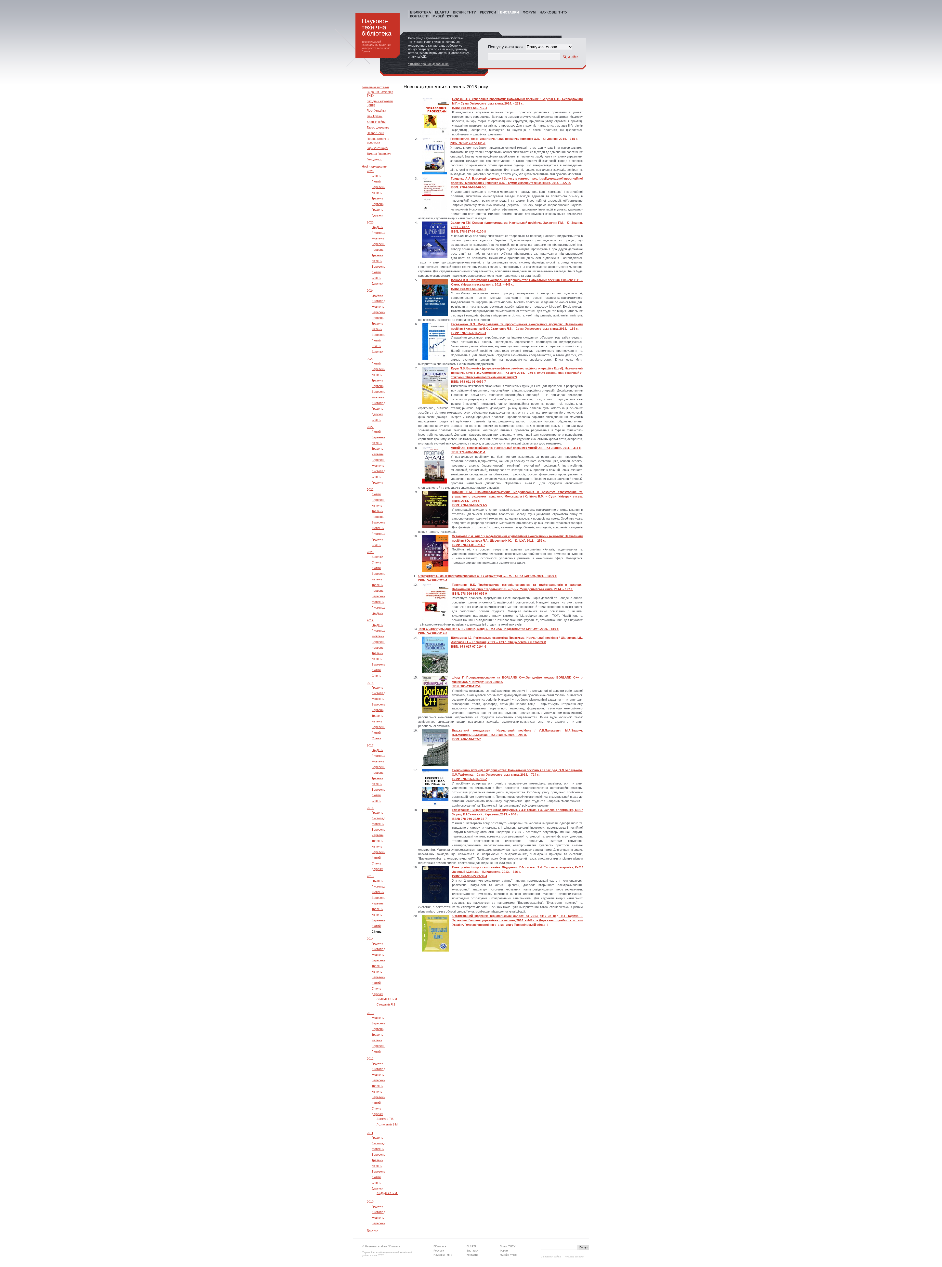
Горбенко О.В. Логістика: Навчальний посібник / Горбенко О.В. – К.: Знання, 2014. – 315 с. (514, 139)
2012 (370, 1058)
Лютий (376, 181)
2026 (370, 171)
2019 (370, 620)
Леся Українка (376, 110)
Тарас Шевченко (378, 127)
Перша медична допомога (378, 140)
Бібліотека (420, 12)
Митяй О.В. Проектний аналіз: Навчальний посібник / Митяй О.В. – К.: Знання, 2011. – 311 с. (516, 448)
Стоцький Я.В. (386, 1004)
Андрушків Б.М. (387, 999)
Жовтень (378, 238)
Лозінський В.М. (387, 1124)
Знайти (573, 57)
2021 (370, 489)
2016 (370, 808)
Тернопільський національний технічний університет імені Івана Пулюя (376, 46)
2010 (370, 1201)
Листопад (378, 233)
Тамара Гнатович (379, 154)
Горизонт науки (377, 148)
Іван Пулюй (374, 116)
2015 (370, 876)
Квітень (377, 193)
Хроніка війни (376, 122)
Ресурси (488, 12)
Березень (378, 187)
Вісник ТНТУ (464, 12)
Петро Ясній (375, 133)
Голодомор (374, 159)
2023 (370, 359)
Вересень (378, 244)
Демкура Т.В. (385, 1119)
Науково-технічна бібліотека (376, 27)
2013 (370, 1013)
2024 (370, 290)
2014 (370, 938)
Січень (376, 176)
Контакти (419, 16)
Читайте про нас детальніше (428, 64)
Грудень (377, 209)
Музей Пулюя (445, 16)
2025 (370, 222)
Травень (377, 198)
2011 (370, 1133)
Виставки (509, 12)
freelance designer (574, 1256)
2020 (370, 552)
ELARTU (442, 12)
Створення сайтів (551, 1256)
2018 (370, 683)
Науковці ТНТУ (553, 12)
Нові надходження (375, 166)
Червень (377, 204)
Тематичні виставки (375, 87)
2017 (370, 745)
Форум (529, 12)
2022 (370, 427)
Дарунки (377, 215)
